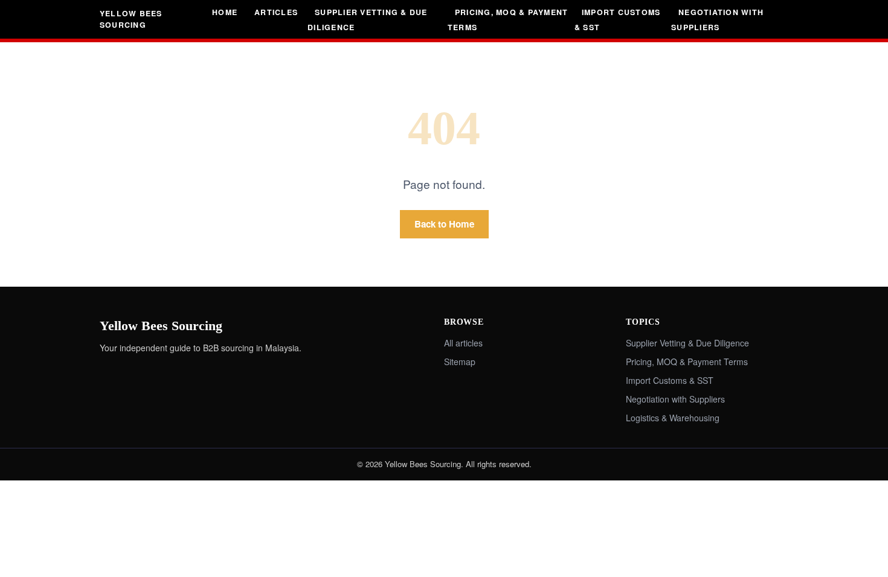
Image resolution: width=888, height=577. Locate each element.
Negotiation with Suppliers (717, 20)
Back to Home (444, 224)
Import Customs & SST (617, 20)
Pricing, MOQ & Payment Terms (508, 20)
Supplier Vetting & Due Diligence (367, 20)
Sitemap (459, 361)
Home (224, 12)
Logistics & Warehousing (672, 418)
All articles (463, 343)
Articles (276, 12)
